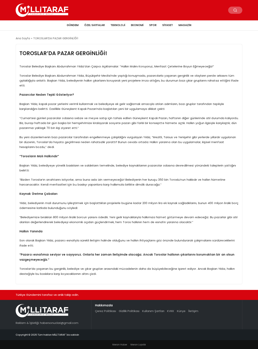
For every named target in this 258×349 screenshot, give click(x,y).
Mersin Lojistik (138, 344)
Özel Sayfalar (94, 25)
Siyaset (167, 25)
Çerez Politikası (105, 311)
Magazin (184, 25)
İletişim (193, 311)
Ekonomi (137, 25)
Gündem (73, 25)
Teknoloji (117, 25)
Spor (153, 25)
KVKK (170, 311)
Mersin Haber (119, 344)
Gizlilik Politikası (129, 311)
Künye (181, 311)
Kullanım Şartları (153, 311)
